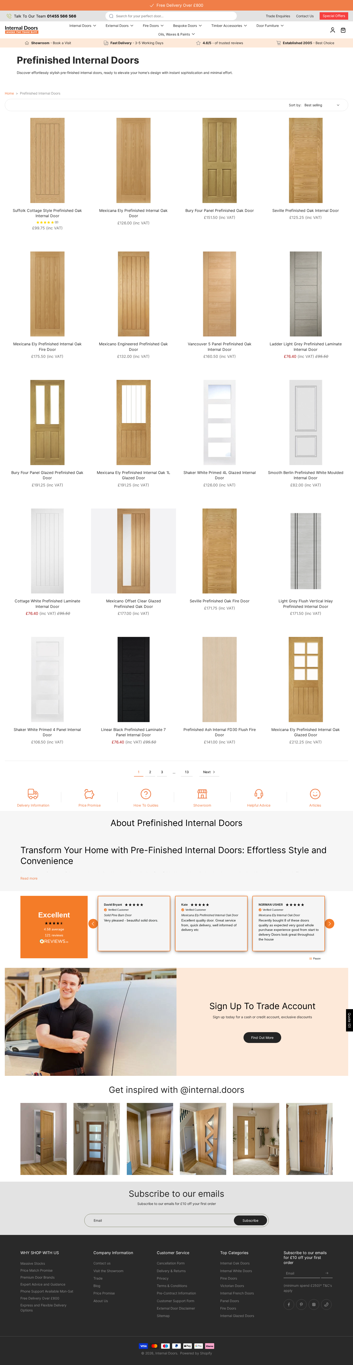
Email (290, 1273)
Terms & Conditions (172, 1286)
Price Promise (90, 805)
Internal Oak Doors (235, 1263)
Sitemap (163, 1316)
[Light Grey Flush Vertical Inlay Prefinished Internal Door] (305, 551)
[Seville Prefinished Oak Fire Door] (219, 551)
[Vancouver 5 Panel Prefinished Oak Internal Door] (219, 294)
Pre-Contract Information (176, 1293)
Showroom (202, 805)
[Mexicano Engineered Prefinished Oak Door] (133, 294)
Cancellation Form (171, 1263)
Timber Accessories (226, 26)
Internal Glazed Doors (237, 1316)
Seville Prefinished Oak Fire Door (220, 601)
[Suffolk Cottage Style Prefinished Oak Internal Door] (47, 160)
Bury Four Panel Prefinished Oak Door (219, 210)
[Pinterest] (301, 1304)
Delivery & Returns (171, 1271)
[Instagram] (314, 1304)
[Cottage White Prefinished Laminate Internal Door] (47, 551)
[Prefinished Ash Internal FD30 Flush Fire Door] (219, 679)
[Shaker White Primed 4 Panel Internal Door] (47, 679)
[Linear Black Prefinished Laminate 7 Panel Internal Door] (133, 679)
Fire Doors (151, 26)
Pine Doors (228, 1278)
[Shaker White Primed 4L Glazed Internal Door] (219, 422)
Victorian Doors (232, 1286)
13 (187, 772)
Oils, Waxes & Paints (174, 34)
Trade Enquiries (278, 16)
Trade (98, 1278)
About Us (100, 1301)
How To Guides (146, 805)
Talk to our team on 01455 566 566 (176, 5)
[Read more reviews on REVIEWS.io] (54, 941)
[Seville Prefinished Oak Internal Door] (305, 160)
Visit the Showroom (108, 1271)
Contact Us (305, 16)
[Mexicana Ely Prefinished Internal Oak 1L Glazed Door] (133, 422)
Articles (315, 805)
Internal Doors (80, 26)
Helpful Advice (258, 805)
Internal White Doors (236, 1271)
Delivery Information (33, 805)
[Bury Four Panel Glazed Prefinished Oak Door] (47, 422)
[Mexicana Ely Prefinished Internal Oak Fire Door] (47, 294)
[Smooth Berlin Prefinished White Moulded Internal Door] (305, 422)
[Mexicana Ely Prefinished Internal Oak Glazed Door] (305, 679)
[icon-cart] (343, 29)
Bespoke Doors (185, 26)
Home (9, 93)
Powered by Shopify (196, 1353)
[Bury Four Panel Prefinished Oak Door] (219, 160)
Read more (28, 878)
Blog (96, 1286)
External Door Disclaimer (176, 1308)
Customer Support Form (175, 1301)
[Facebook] (289, 1304)
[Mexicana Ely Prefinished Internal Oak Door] (133, 160)
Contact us (101, 1263)
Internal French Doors (237, 1293)
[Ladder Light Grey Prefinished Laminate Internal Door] (305, 294)
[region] (211, 923)
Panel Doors (229, 1301)
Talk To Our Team (45, 16)
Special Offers (334, 16)
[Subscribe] (327, 1273)
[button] (93, 923)
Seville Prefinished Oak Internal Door (305, 210)
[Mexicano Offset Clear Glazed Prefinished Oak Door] (133, 551)
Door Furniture (267, 26)
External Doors (117, 26)
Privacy (163, 1278)
